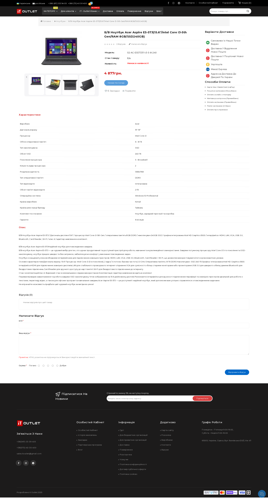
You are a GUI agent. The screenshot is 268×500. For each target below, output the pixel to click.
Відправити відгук (237, 372)
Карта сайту (167, 430)
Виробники (167, 440)
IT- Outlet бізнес (89, 10)
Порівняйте (228, 3)
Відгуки (149, 11)
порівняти (130, 91)
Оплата (120, 11)
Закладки (82, 440)
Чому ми (124, 459)
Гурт (122, 430)
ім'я (20, 321)
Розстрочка (126, 454)
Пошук (247, 11)
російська (40, 3)
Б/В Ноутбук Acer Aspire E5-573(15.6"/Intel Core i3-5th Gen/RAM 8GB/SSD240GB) (107, 21)
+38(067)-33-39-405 (26, 441)
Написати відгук (139, 44)
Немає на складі (116, 83)
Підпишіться (202, 398)
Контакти (166, 445)
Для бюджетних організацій (134, 435)
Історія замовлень (87, 435)
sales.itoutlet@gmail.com (29, 453)
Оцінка (22, 365)
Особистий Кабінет (88, 430)
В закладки (114, 91)
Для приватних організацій (133, 440)
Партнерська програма (90, 445)
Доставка (108, 11)
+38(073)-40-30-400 (26, 447)
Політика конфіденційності (133, 464)
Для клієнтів (67, 11)
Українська (24, 3)
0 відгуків (121, 44)
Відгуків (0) (26, 295)
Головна (46, 21)
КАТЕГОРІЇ (50, 10)
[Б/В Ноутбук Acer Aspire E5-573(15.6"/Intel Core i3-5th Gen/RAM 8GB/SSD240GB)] (61, 51)
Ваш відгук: (24, 333)
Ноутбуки (60, 21)
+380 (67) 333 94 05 (57, 3)
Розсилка (166, 435)
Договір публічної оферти (133, 469)
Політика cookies (128, 474)
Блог (158, 11)
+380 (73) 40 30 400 (77, 3)
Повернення (134, 11)
